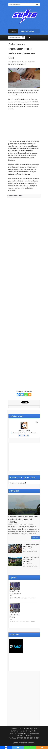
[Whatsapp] (26, 394)
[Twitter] (22, 394)
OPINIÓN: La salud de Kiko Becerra (14, 615)
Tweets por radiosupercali (18, 483)
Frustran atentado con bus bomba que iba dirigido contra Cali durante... (23, 519)
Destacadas (31, 62)
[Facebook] (18, 394)
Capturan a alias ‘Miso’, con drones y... (31, 546)
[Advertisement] (24, 126)
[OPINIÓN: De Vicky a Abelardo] (15, 586)
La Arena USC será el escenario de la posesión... (31, 560)
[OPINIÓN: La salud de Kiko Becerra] (15, 607)
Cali (25, 62)
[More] (29, 394)
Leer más (35, 538)
